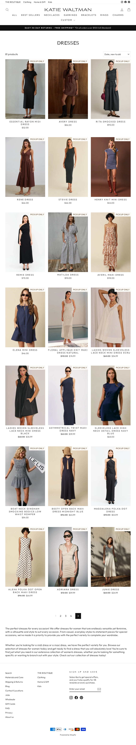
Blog (7, 686)
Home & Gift (39, 2)
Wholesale (10, 699)
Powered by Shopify (68, 735)
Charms (118, 15)
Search (8, 673)
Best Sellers (30, 15)
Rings (104, 15)
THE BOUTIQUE (13, 2)
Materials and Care (14, 677)
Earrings (70, 15)
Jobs (7, 695)
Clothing (27, 2)
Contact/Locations (14, 690)
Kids (50, 2)
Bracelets (88, 15)
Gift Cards (10, 704)
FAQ (7, 708)
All (14, 15)
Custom (67, 20)
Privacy (8, 712)
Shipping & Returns (14, 682)
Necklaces (52, 15)
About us (9, 717)
